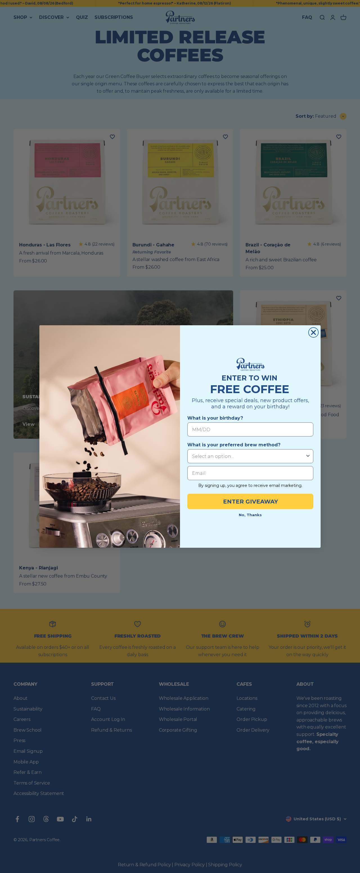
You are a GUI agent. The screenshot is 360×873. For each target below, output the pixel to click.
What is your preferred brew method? (233, 444)
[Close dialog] (313, 332)
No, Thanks (250, 515)
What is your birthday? (215, 418)
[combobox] (248, 456)
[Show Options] (308, 456)
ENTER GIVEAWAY (250, 501)
